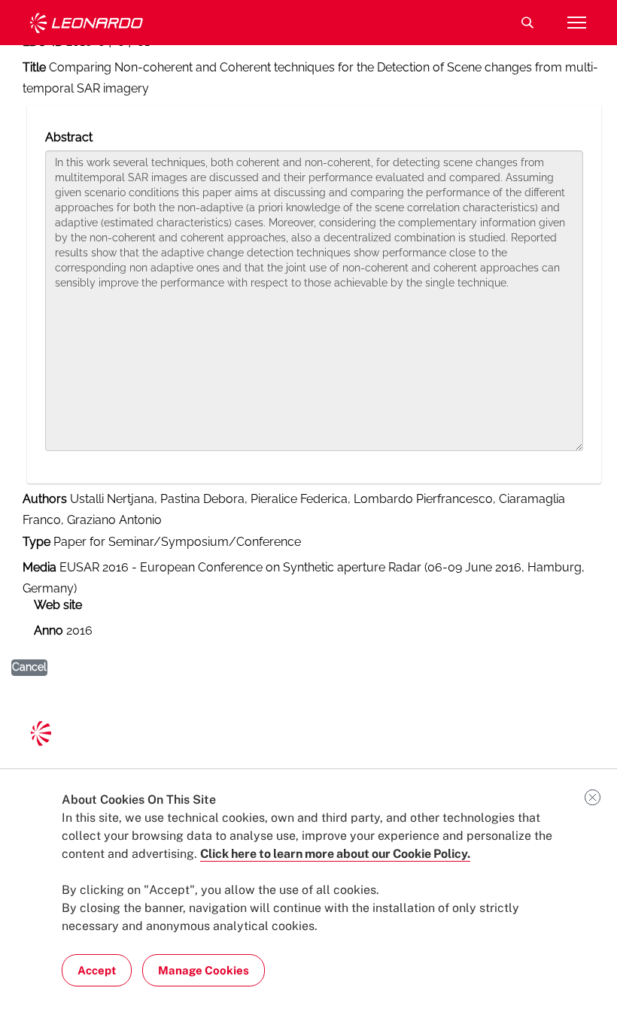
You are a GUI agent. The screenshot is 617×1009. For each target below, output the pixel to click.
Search (527, 22)
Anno (48, 630)
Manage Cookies (203, 970)
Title (34, 67)
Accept (97, 970)
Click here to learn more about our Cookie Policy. (335, 854)
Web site (58, 605)
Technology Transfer (86, 23)
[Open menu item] (576, 22)
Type (36, 542)
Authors (45, 499)
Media (39, 567)
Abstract (69, 137)
